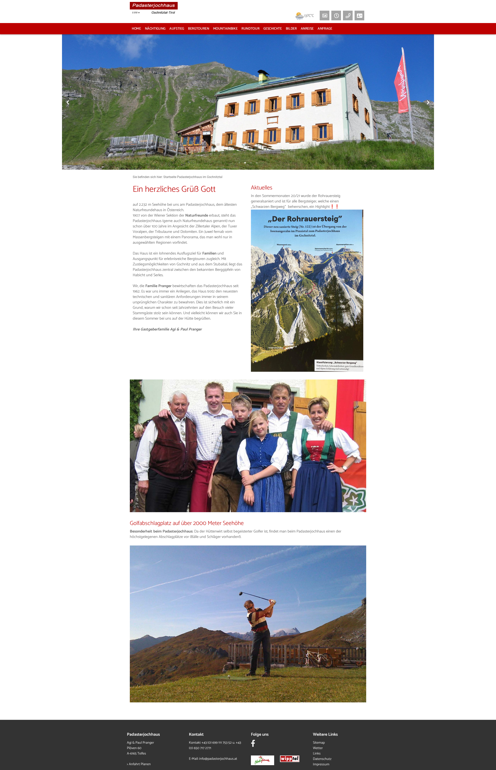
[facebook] (253, 745)
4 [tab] (257, 163)
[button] (336, 15)
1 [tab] (239, 163)
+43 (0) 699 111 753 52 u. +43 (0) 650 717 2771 (215, 745)
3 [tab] (251, 163)
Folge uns (260, 734)
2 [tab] (245, 163)
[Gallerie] (324, 15)
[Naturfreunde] (265, 759)
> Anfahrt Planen (139, 764)
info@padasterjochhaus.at (218, 759)
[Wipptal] (292, 759)
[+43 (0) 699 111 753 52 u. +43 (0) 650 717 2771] (347, 15)
